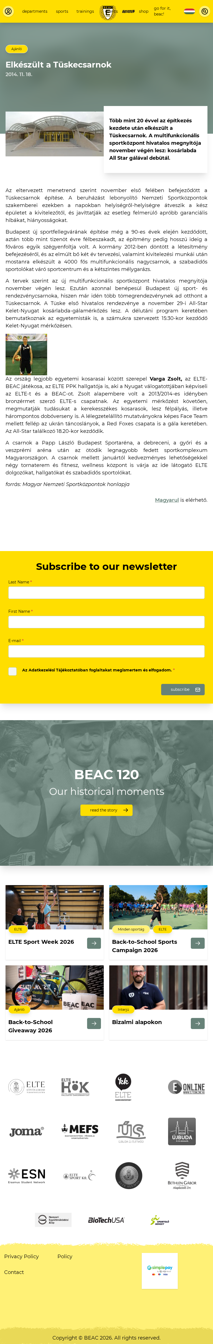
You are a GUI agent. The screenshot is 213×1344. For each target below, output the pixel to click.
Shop (143, 11)
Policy (64, 1256)
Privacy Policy (21, 1256)
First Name (20, 611)
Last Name (20, 582)
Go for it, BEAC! (162, 11)
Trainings (85, 11)
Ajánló (16, 49)
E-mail (16, 640)
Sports (62, 11)
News (128, 11)
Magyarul (167, 500)
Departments (34, 11)
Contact (14, 1272)
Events (111, 11)
